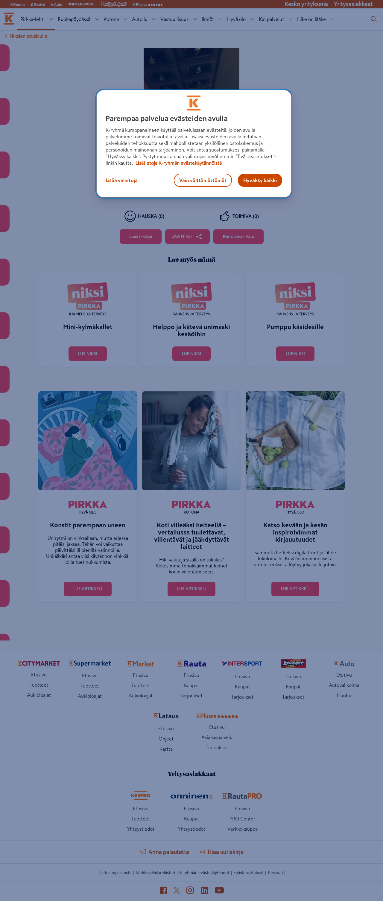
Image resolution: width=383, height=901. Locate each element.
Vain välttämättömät (203, 180)
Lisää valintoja (122, 180)
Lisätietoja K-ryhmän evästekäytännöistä (178, 162)
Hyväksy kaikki (260, 180)
